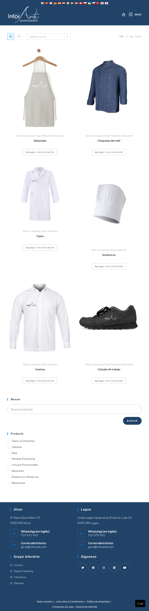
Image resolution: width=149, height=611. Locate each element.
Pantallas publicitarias (23, 458)
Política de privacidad (98, 601)
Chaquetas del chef (109, 140)
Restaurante (58, 135)
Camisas (40, 369)
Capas (40, 236)
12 (127, 36)
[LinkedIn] (114, 567)
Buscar (132, 420)
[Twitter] (82, 567)
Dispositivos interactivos (25, 476)
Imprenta (17, 446)
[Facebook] (93, 567)
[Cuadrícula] (10, 36)
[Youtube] (124, 567)
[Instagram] (103, 567)
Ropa (38, 135)
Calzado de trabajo (109, 369)
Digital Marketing (23, 571)
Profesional (46, 135)
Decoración (18, 470)
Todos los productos (25, 135)
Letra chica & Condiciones (70, 601)
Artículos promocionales (25, 464)
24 (131, 36)
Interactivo (20, 577)
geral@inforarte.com (34, 547)
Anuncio (18, 565)
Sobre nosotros (45, 601)
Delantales (40, 140)
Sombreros (109, 254)
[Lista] (19, 36)
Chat (140, 603)
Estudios (19, 583)
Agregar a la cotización (40, 152)
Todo (138, 36)
